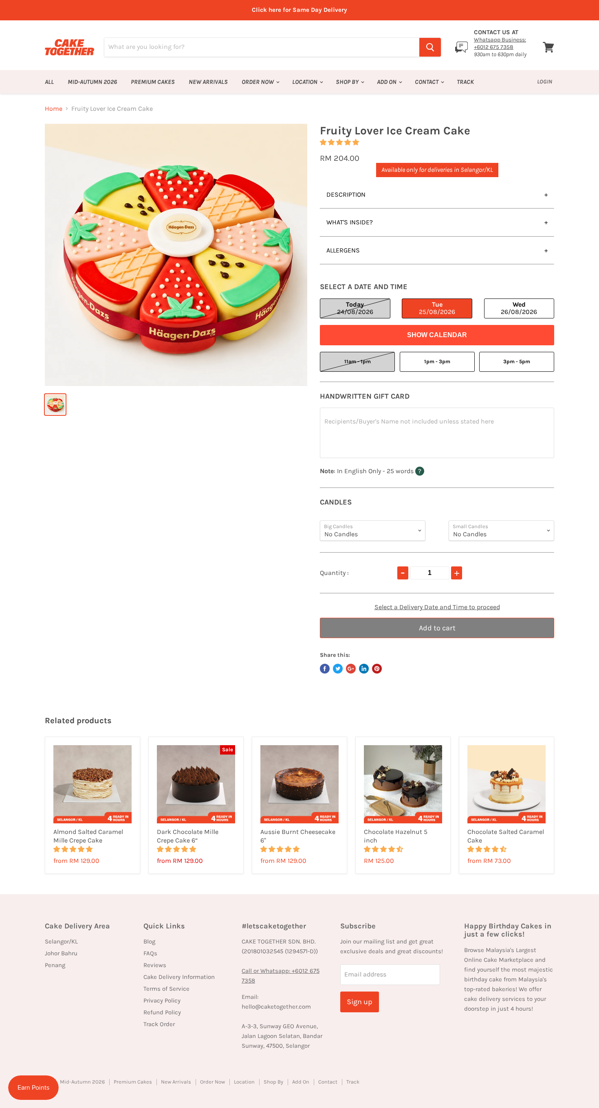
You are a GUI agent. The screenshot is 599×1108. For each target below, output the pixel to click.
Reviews (154, 965)
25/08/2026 (437, 308)
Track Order (159, 1024)
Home (53, 108)
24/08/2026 (355, 308)
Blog (149, 941)
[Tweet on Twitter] (338, 669)
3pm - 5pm (516, 361)
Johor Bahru (61, 953)
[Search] (430, 47)
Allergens (343, 250)
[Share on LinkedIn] (364, 669)
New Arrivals (208, 82)
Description (346, 194)
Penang (55, 965)
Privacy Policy (162, 1000)
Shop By (348, 82)
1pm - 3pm (437, 361)
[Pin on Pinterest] (377, 669)
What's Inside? (349, 222)
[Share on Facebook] (325, 669)
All (49, 82)
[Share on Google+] (351, 669)
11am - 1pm (357, 361)
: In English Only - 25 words (387, 471)
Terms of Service (166, 988)
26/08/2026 (519, 308)
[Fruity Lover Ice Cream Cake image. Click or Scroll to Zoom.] (176, 255)
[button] (340, 142)
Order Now (258, 82)
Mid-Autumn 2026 (92, 82)
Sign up (359, 1001)
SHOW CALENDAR (437, 334)
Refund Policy (162, 1012)
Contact (427, 82)
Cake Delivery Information (179, 977)
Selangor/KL (61, 941)
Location (305, 82)
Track (465, 82)
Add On (387, 82)
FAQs (150, 953)
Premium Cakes (153, 82)
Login (544, 81)
